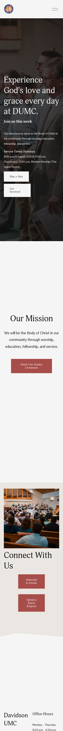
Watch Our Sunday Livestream (31, 366)
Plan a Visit (16, 176)
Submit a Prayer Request (31, 603)
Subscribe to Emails (31, 581)
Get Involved (15, 190)
